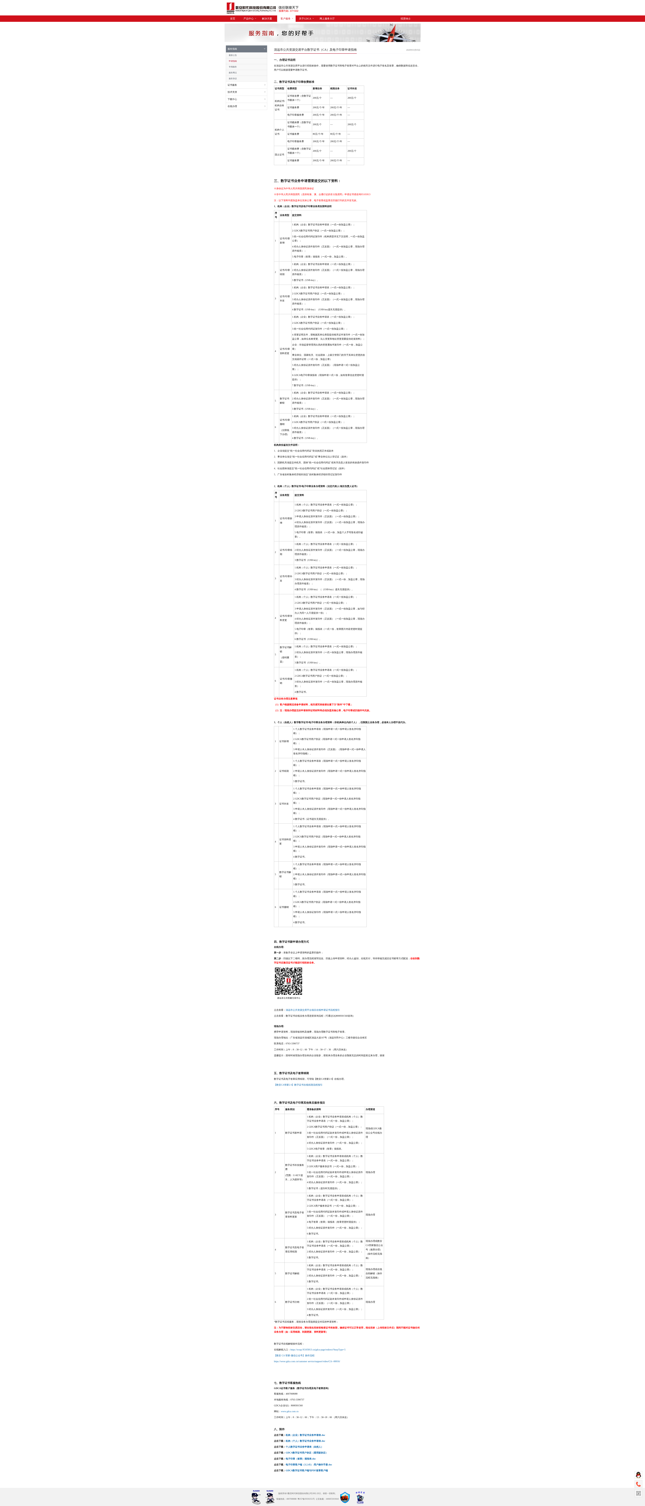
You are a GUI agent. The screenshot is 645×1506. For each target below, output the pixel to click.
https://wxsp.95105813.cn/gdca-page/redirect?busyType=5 (318, 1349)
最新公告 (233, 55)
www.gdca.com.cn (289, 1411)
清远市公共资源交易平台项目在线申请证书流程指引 (313, 1010)
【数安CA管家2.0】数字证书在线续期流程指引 (298, 1085)
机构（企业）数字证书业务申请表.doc (305, 1435)
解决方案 (267, 18)
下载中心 (232, 99)
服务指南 (232, 49)
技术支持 (232, 92)
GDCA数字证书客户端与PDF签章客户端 (307, 1470)
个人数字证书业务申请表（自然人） (304, 1447)
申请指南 (233, 61)
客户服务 (286, 18)
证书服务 (232, 85)
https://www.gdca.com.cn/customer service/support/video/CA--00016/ (307, 1361)
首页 (232, 18)
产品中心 (249, 18)
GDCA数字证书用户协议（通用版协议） (307, 1452)
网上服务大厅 (327, 18)
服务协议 (233, 78)
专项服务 (233, 67)
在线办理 (232, 106)
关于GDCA (305, 18)
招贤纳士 (406, 18)
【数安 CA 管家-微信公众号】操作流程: (294, 1355)
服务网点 (233, 72)
